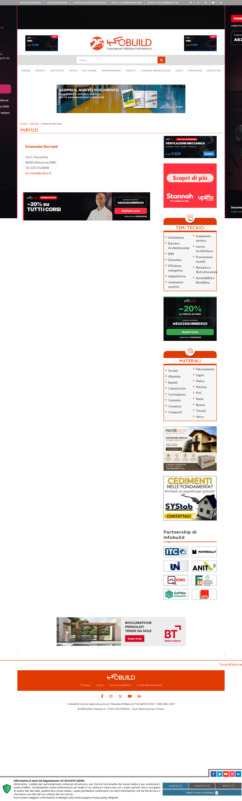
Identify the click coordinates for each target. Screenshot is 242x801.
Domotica (174, 260)
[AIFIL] (204, 594)
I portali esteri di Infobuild (89, 2)
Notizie (73, 70)
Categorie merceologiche (156, 70)
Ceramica (174, 406)
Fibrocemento (205, 369)
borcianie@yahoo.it (38, 173)
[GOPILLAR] (176, 594)
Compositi (175, 412)
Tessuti (201, 411)
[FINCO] (204, 580)
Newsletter (214, 70)
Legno (200, 375)
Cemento (174, 400)
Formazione (195, 70)
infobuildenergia (30, 2)
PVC (199, 393)
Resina (200, 405)
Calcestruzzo (177, 388)
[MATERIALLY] (204, 551)
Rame (200, 399)
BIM (171, 254)
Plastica (201, 387)
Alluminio (174, 376)
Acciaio (173, 370)
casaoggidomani (57, 2)
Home (23, 123)
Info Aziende (89, 70)
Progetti (131, 70)
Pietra (200, 381)
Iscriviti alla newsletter (162, 2)
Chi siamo (85, 685)
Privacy (160, 708)
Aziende (25, 70)
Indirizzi (34, 123)
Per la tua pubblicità (120, 685)
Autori (99, 685)
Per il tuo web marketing (126, 2)
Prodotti (40, 70)
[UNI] (176, 566)
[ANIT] (204, 566)
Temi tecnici (57, 70)
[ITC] (176, 551)
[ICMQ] (176, 580)
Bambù (173, 382)
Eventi (179, 70)
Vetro (200, 417)
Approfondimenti (111, 70)
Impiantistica (176, 276)
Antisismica (176, 237)
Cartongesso (177, 394)
